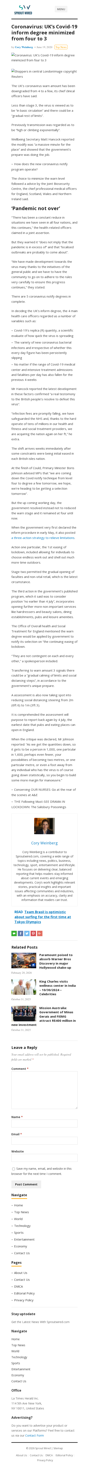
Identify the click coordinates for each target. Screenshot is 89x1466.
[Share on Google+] (39, 933)
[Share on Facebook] (20, 933)
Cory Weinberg (24, 47)
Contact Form (34, 1435)
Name (17, 1117)
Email (16, 1134)
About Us (20, 1273)
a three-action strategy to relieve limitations (43, 538)
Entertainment (24, 1239)
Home (18, 1205)
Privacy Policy (24, 1300)
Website (17, 1151)
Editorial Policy (24, 1293)
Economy (20, 1246)
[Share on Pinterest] (33, 933)
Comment (20, 1069)
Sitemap (58, 1448)
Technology (22, 1226)
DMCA (18, 1286)
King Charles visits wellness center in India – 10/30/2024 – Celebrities (57, 987)
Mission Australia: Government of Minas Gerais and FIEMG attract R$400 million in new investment (43, 1016)
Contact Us (22, 1253)
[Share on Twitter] (27, 933)
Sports (19, 1232)
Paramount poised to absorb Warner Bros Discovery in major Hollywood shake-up (56, 961)
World (18, 1219)
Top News (60, 47)
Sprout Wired (43, 1448)
